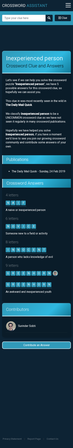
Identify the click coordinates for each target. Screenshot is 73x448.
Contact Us (52, 439)
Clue (64, 18)
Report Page (34, 439)
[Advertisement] (36, 38)
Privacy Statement (12, 439)
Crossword (24, 5)
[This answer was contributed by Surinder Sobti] (55, 273)
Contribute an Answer (36, 345)
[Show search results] (49, 18)
